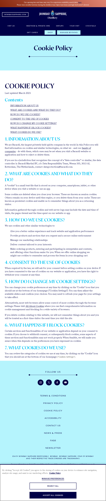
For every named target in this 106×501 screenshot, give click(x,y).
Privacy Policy (53, 403)
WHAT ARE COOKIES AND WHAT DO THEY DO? (35, 110)
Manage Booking (68, 32)
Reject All (53, 486)
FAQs (53, 440)
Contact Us (53, 425)
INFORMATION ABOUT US (24, 105)
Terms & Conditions (53, 395)
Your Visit (74, 26)
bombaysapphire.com (15, 14)
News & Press (53, 433)
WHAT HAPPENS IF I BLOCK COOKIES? (30, 127)
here (80, 2)
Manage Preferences (53, 479)
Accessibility (53, 418)
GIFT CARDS (32, 32)
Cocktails (91, 26)
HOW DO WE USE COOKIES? (25, 114)
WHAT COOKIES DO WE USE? (25, 132)
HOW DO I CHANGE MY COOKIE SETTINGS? (33, 123)
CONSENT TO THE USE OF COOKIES (29, 119)
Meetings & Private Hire (38, 26)
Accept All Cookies (53, 495)
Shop (50, 32)
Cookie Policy (53, 410)
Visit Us (13, 26)
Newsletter (53, 448)
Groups (59, 26)
